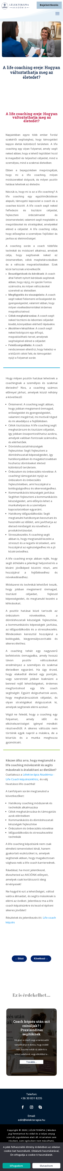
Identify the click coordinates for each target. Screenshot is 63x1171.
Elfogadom (16, 1165)
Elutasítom (46, 1165)
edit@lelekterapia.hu (31, 1120)
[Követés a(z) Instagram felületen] (31, 1107)
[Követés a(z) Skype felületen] (40, 1107)
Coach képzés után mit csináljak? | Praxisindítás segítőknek (31, 1027)
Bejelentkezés (49, 5)
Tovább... (31, 1061)
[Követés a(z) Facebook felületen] (23, 1107)
